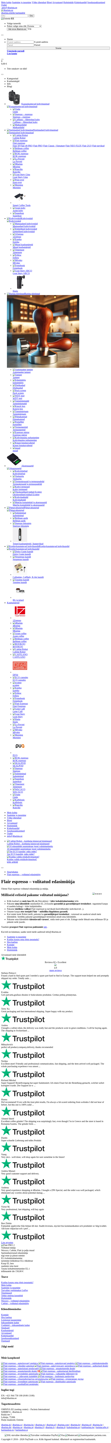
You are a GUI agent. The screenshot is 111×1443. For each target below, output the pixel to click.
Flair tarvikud (98, 145)
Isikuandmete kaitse (10, 1322)
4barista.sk (6, 1425)
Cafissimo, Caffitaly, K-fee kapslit (28, 577)
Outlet (4, 5)
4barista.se (17, 1427)
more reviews (55, 970)
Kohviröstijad (19, 473)
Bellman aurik (19, 520)
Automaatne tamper (22, 372)
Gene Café (18, 711)
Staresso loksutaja (21, 526)
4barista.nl (86, 1425)
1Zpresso (17, 236)
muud (15, 450)
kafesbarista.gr (73, 1427)
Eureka (16, 242)
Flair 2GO (87, 145)
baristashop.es (7, 1430)
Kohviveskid (27, 218)
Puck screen (18, 393)
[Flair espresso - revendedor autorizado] (20, 1374)
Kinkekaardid (80, 2)
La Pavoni (17, 161)
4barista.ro (40, 1425)
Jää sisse (17, 29)
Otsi (31, 16)
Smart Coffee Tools (21, 205)
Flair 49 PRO (26, 145)
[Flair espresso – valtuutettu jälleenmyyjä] (58, 1374)
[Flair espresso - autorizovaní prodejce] (56, 1363)
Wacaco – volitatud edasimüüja (15, 1301)
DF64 (15, 675)
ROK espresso (19, 156)
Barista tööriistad (32, 293)
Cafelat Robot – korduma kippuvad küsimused (28, 843)
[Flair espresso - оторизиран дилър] (66, 1379)
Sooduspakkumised (96, 2)
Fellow (16, 257)
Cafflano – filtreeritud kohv (25, 122)
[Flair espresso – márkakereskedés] (91, 1363)
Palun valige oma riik (16, 26)
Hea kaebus (6, 1317)
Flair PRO (38, 145)
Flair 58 (16, 145)
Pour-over (17, 182)
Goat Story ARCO (21, 273)
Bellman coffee (20, 151)
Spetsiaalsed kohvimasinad (46, 130)
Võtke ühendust (39, 2)
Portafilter (17, 424)
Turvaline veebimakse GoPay (14, 1290)
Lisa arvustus (7, 1242)
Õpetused (5, 1341)
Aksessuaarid (27, 466)
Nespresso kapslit (21, 559)
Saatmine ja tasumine (21, 2)
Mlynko (16, 263)
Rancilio (16, 172)
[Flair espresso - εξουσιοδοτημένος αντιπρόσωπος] (25, 1379)
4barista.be (97, 1425)
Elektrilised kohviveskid (24, 231)
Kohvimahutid (19, 500)
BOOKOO (18, 646)
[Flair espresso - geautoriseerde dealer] (57, 1368)
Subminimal (18, 515)
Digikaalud (18, 388)
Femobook (18, 268)
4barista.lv (50, 1427)
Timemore (17, 252)
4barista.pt (28, 1427)
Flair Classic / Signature (54, 145)
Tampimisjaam (19, 414)
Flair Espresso (19, 706)
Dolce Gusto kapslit (22, 554)
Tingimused (6, 1293)
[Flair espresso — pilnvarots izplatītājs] (19, 1376)
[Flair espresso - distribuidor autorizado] (57, 1381)
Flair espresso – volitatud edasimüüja (23, 874)
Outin (15, 111)
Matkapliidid (18, 127)
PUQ (15, 755)
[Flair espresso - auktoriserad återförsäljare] (60, 1371)
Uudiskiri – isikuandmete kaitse (15, 1325)
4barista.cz (17, 1425)
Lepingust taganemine (11, 1320)
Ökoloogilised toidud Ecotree (26, 494)
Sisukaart (5, 1328)
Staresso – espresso (21, 117)
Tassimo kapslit (20, 582)
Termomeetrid (19, 429)
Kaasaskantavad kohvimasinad (35, 104)
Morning (17, 187)
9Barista (16, 166)
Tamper (16, 377)
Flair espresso (19, 143)
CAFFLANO (19, 657)
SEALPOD (18, 766)
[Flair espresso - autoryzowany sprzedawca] (55, 1366)
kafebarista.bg (88, 1427)
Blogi (49, 2)
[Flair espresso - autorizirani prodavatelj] (20, 1368)
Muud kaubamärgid (22, 247)
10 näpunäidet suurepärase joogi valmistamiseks (29, 849)
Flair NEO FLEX (73, 145)
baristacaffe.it (102, 1427)
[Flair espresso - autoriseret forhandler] (39, 1371)
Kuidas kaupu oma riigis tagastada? (17, 1282)
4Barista (16, 625)
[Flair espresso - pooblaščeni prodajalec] (20, 1384)
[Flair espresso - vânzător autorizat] (18, 1366)
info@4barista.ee (9, 7)
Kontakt (5, 1314)
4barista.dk (6, 1427)
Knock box (18, 409)
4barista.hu (29, 1425)
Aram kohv (18, 210)
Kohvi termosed (20, 489)
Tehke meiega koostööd (12, 1295)
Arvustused (57, 2)
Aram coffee (18, 636)
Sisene (58, 48)
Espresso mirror (20, 435)
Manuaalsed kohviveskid (24, 226)
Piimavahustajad (31, 507)
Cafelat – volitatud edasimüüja (15, 1303)
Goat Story (18, 716)
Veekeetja (17, 479)
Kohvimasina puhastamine (25, 440)
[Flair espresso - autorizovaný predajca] (19, 1363)
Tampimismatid (20, 403)
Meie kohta (6, 2)
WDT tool (17, 398)
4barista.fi (39, 1427)
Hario (15, 291)
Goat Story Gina (20, 177)
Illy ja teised (18, 600)
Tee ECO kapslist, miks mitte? (21, 854)
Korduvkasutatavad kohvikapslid (54, 546)
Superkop (17, 216)
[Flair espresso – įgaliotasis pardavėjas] (56, 1376)
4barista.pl (51, 1425)
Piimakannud (19, 419)
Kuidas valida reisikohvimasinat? (22, 859)
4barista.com (63, 1425)
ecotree (16, 685)
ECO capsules (19, 680)
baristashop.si (21, 1430)
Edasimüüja (18, 382)
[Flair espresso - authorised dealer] (92, 1366)
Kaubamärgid (13, 602)
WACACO (18, 792)
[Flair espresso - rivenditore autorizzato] (20, 1381)
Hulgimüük (68, 2)
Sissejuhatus (12, 872)
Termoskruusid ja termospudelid (27, 484)
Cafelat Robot (19, 138)
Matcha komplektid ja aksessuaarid (29, 505)
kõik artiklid (12, 862)
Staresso (16, 771)
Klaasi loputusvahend (22, 445)
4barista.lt (60, 1427)
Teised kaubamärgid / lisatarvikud (28, 543)
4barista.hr (75, 1425)
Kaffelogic (17, 802)
